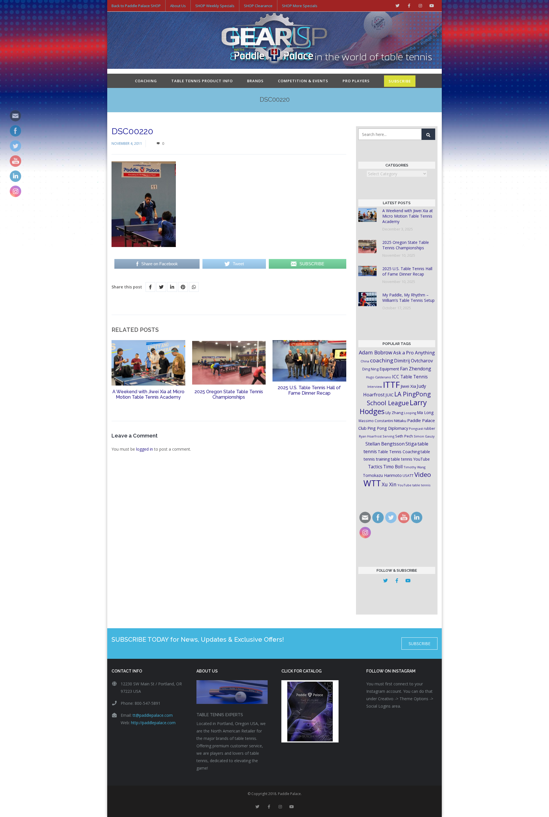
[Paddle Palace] (274, 40)
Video (422, 474)
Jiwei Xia (408, 386)
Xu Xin (389, 484)
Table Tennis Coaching (399, 451)
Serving (388, 436)
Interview (374, 386)
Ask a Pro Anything (414, 352)
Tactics (375, 467)
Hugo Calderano (378, 377)
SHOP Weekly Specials (214, 5)
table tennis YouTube (410, 459)
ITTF (391, 384)
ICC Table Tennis (410, 377)
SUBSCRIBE (400, 81)
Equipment (389, 369)
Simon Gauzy (424, 436)
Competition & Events (303, 80)
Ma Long (425, 412)
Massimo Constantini (376, 420)
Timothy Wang (414, 467)
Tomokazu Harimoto (382, 475)
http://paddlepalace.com (153, 722)
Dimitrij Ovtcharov (413, 361)
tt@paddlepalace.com (153, 715)
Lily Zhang (394, 412)
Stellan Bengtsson (385, 444)
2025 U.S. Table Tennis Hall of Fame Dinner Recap (309, 390)
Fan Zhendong (415, 369)
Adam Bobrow (375, 352)
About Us (178, 5)
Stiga (411, 443)
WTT (372, 483)
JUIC (389, 395)
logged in (144, 449)
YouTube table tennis (413, 485)
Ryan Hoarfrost (370, 436)
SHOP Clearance (258, 5)
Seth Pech (404, 436)
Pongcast (416, 428)
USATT (408, 475)
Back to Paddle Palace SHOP (136, 5)
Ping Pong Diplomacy (387, 428)
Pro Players (356, 80)
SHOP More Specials (299, 5)
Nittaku (400, 420)
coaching (381, 360)
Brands (255, 80)
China (365, 361)
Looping (410, 413)
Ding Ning (370, 369)
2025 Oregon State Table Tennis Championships (228, 394)
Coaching (146, 80)
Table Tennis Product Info (202, 80)
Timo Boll (393, 466)
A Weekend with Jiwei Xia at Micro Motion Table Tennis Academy (148, 394)
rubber (429, 428)
